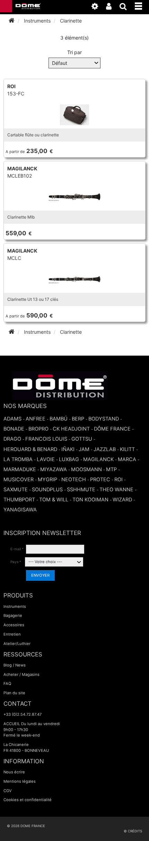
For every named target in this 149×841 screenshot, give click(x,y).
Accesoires (13, 624)
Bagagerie (12, 615)
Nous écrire (14, 772)
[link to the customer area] (112, 7)
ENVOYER (40, 575)
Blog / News (14, 665)
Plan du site (14, 692)
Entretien (12, 634)
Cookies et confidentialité (27, 799)
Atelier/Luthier (16, 643)
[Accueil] (12, 21)
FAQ (7, 683)
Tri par (74, 52)
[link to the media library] (98, 7)
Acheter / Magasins (21, 674)
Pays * (15, 562)
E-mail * (17, 549)
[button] (142, 5)
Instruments (14, 606)
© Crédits (133, 831)
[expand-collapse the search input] (127, 7)
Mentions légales (19, 781)
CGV (7, 790)
